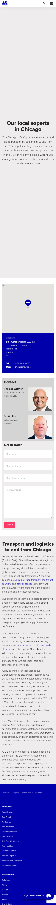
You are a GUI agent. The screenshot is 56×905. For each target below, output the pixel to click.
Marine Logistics (9, 855)
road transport (33, 579)
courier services (25, 583)
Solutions (6, 880)
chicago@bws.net (23, 366)
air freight (19, 579)
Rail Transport (8, 826)
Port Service (7, 836)
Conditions (7, 889)
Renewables (7, 846)
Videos (5, 894)
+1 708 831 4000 (22, 363)
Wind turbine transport (12, 860)
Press (4, 899)
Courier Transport (9, 831)
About (4, 885)
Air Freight (6, 821)
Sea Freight (7, 817)
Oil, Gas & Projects (10, 841)
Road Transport (8, 812)
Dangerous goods (9, 865)
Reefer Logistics (9, 850)
